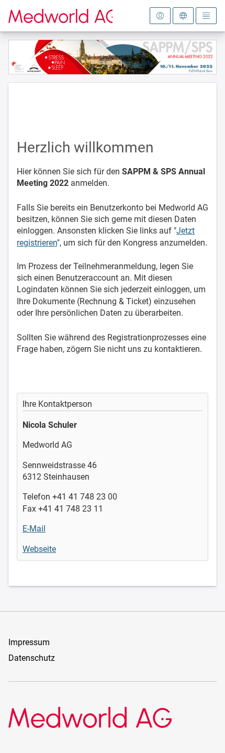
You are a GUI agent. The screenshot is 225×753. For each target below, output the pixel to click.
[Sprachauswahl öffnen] (183, 15)
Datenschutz (31, 658)
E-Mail (34, 529)
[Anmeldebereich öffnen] (160, 15)
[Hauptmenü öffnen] (206, 15)
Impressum (29, 642)
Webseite (39, 549)
